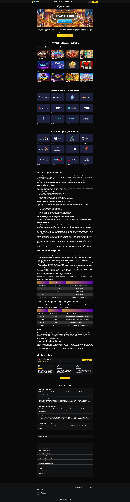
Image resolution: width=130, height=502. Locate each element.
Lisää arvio (87, 360)
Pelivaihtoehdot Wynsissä (43, 460)
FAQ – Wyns (41, 475)
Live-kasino (57, 46)
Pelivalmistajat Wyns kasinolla (44, 453)
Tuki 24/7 (40, 468)
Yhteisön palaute (41, 473)
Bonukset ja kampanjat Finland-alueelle (46, 458)
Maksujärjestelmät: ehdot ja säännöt (45, 463)
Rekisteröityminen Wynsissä (44, 455)
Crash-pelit (71, 46)
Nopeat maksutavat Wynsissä (44, 450)
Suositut (42, 46)
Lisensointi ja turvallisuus (43, 470)
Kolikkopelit (85, 46)
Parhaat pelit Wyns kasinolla (44, 448)
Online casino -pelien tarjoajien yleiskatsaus (47, 465)
